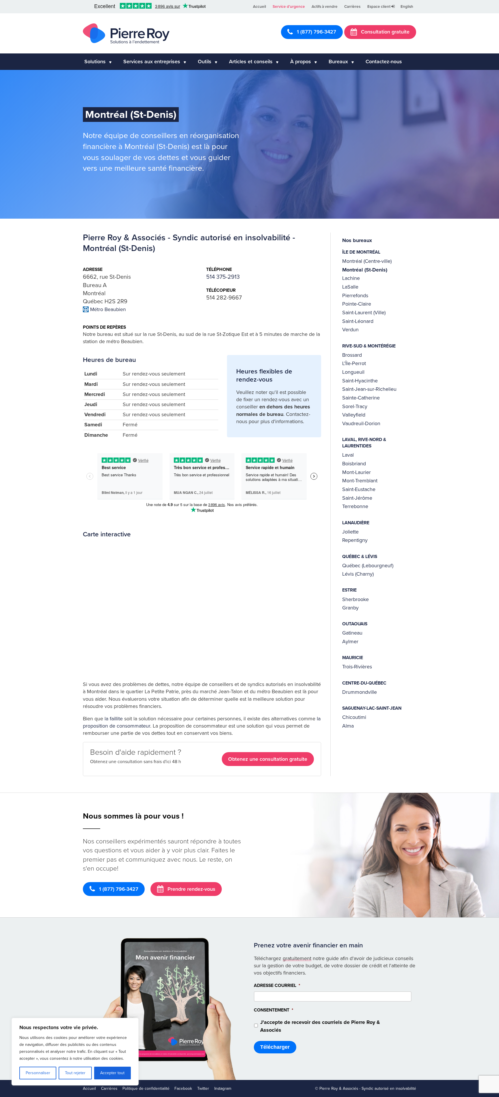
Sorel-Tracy (354, 406)
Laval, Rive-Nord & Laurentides (364, 443)
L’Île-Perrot (354, 363)
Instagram (222, 1088)
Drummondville (359, 692)
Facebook (183, 1088)
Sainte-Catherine (361, 398)
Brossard (352, 355)
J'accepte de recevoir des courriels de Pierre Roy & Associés (320, 1026)
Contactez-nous (384, 61)
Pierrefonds (355, 295)
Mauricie (352, 657)
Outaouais (354, 623)
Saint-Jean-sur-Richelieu (369, 389)
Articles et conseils (251, 61)
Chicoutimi (354, 717)
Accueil (259, 6)
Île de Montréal (361, 252)
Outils (204, 61)
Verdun (350, 329)
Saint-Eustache (358, 489)
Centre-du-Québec (364, 683)
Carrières (352, 6)
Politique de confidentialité (146, 1088)
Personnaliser (38, 1072)
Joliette (350, 532)
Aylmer (350, 641)
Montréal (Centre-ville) (367, 261)
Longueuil (353, 372)
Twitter (203, 1088)
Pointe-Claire (356, 304)
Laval (348, 455)
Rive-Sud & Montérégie (369, 346)
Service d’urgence (289, 6)
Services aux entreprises (151, 61)
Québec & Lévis (359, 556)
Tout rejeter (75, 1072)
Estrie (349, 590)
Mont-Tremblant (359, 480)
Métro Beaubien (108, 309)
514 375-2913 (223, 276)
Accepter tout (112, 1072)
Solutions (95, 61)
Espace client (379, 6)
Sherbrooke (355, 599)
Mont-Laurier (356, 472)
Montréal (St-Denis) (364, 270)
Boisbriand (354, 463)
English (407, 6)
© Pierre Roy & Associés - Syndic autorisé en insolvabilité (365, 1088)
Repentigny (355, 540)
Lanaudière (355, 522)
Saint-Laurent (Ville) (364, 312)
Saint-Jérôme (357, 498)
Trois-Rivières (357, 666)
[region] (75, 1051)
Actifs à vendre (325, 6)
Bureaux (338, 61)
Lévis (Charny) (358, 574)
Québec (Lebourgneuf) (367, 565)
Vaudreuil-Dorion (361, 423)
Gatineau (352, 633)
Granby (350, 608)
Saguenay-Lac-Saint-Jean (371, 708)
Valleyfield (353, 415)
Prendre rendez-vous (190, 889)
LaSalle (350, 287)
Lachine (351, 278)
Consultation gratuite (384, 32)
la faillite (114, 718)
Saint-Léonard (357, 321)
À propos (300, 61)
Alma (348, 726)
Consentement (273, 1010)
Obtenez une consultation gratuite (267, 759)
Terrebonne (355, 506)
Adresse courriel (277, 985)
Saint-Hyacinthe (360, 381)
